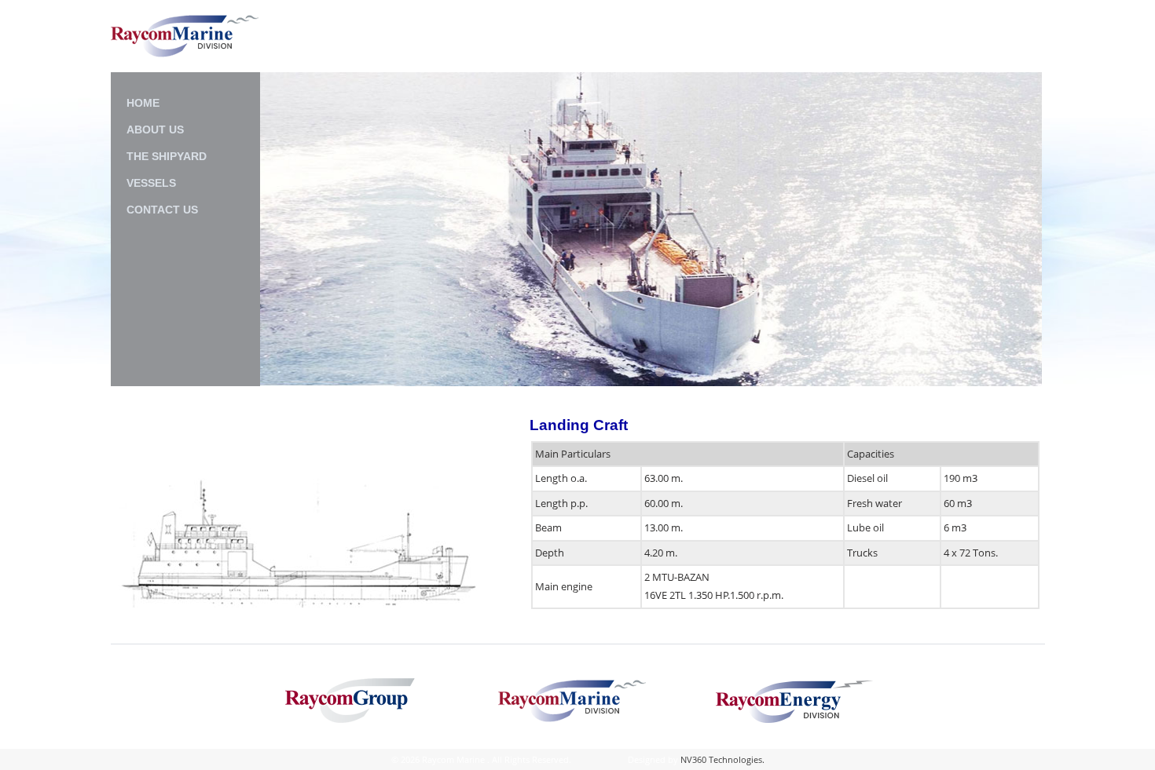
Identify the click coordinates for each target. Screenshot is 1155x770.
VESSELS (151, 183)
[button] (278, 229)
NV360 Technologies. (722, 759)
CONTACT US (162, 209)
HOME (143, 103)
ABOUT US (155, 129)
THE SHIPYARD (166, 156)
